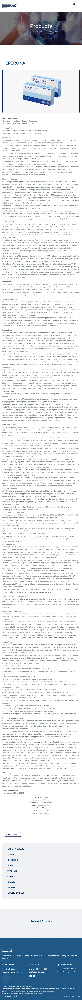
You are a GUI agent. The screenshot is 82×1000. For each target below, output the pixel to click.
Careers (67, 996)
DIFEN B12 (12, 860)
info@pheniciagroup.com (38, 972)
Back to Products (13, 834)
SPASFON (12, 871)
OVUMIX (11, 876)
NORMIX (11, 854)
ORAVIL (11, 882)
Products (38, 32)
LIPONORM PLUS (15, 893)
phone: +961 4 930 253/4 (38, 969)
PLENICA (11, 865)
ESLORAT (12, 887)
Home (26, 32)
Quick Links (76, 996)
